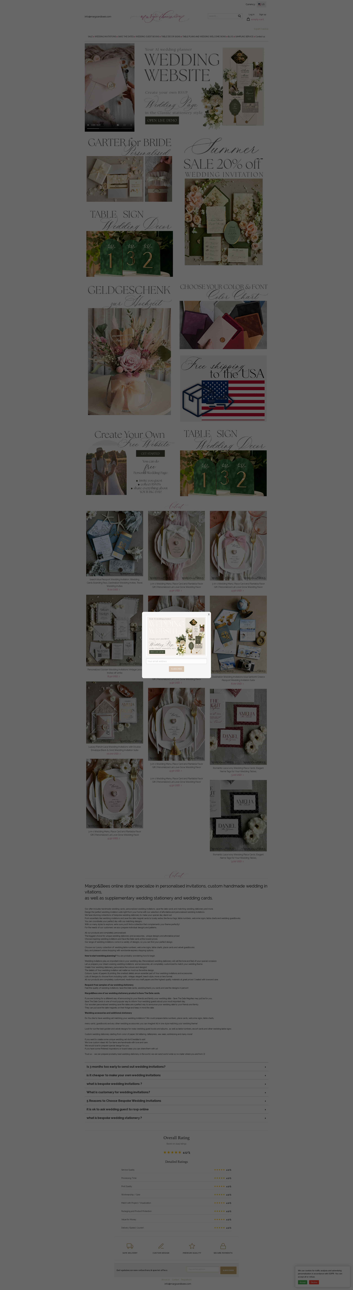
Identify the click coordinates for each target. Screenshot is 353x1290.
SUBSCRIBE (176, 669)
